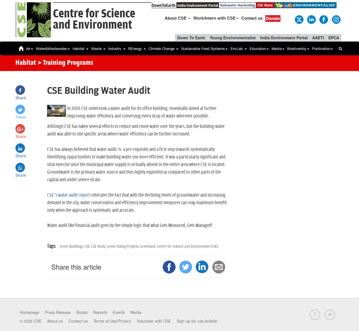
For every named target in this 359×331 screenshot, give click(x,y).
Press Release (58, 312)
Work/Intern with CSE (214, 18)
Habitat (79, 49)
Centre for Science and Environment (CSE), (188, 246)
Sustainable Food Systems (203, 49)
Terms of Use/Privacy (112, 321)
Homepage (29, 312)
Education (258, 49)
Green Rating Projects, (123, 246)
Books (82, 312)
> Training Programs (65, 63)
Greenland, (148, 246)
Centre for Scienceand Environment (94, 19)
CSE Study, (99, 246)
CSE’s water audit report (68, 195)
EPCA (333, 37)
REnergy (135, 49)
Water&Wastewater (51, 49)
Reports (100, 312)
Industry (115, 49)
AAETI (318, 37)
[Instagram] (336, 19)
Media (276, 49)
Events (119, 312)
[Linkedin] (311, 19)
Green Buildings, (72, 246)
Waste (97, 49)
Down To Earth (191, 37)
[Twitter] (298, 19)
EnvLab (237, 49)
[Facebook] (323, 19)
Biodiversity (297, 49)
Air (28, 49)
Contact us (252, 18)
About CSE (176, 18)
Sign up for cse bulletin (197, 321)
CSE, (87, 246)
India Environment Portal (284, 37)
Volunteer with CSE (154, 321)
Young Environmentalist (233, 37)
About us (55, 321)
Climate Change (162, 49)
